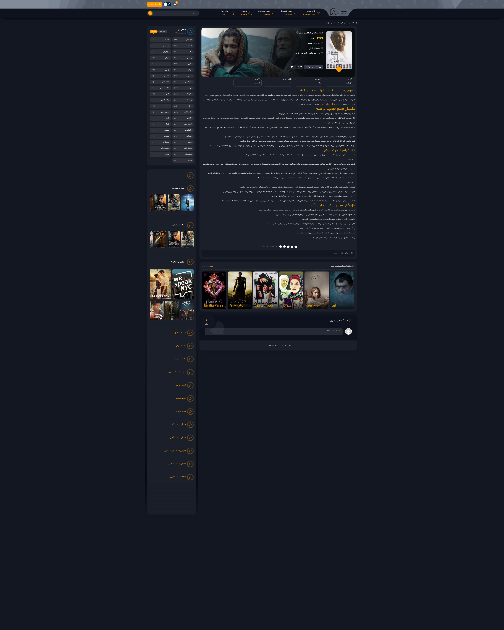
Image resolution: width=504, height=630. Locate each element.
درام (297, 53)
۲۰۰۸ (310, 44)
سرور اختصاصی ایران (177, 372)
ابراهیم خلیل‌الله (330, 23)
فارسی (257, 83)
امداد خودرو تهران (178, 477)
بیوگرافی (312, 53)
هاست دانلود (180, 332)
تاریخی (304, 53)
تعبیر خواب (181, 385)
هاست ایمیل (180, 346)
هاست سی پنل (179, 359)
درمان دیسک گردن (177, 437)
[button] (211, 266)
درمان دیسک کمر (178, 424)
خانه (353, 23)
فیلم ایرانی (344, 23)
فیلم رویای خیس (328, 104)
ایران (311, 48)
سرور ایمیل (181, 411)
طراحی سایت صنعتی (177, 464)
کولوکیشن (181, 398)
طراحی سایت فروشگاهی (175, 451)
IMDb (320, 38)
